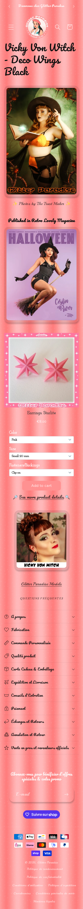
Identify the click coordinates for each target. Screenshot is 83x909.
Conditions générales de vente (55, 893)
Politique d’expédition (62, 885)
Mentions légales (44, 901)
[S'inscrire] (66, 794)
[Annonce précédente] (9, 6)
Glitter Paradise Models (41, 583)
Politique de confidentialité (44, 877)
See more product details (41, 496)
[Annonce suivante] (74, 6)
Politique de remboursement (45, 869)
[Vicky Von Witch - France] (41, 570)
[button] (11, 27)
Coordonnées (22, 893)
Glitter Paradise (48, 862)
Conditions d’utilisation (27, 885)
